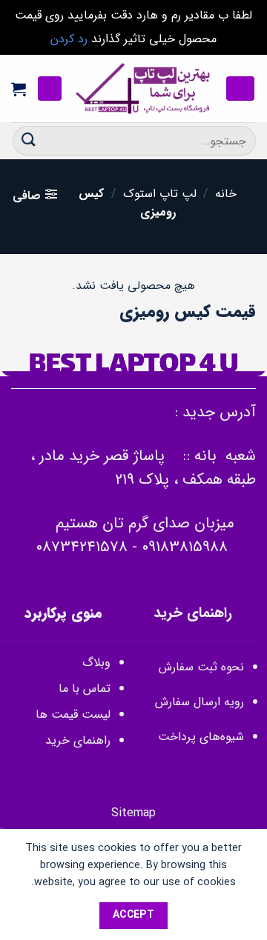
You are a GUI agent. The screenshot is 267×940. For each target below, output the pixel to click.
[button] (240, 88)
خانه (226, 193)
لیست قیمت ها (73, 714)
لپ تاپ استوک (160, 193)
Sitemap (133, 813)
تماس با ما (85, 688)
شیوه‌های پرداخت (201, 736)
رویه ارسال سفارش (199, 702)
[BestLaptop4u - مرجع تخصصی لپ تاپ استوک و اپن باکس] (143, 89)
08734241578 (82, 547)
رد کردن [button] (69, 39)
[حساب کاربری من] (50, 88)
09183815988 (185, 547)
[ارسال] (29, 140)
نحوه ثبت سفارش (201, 667)
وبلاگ (96, 662)
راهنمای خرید (76, 740)
